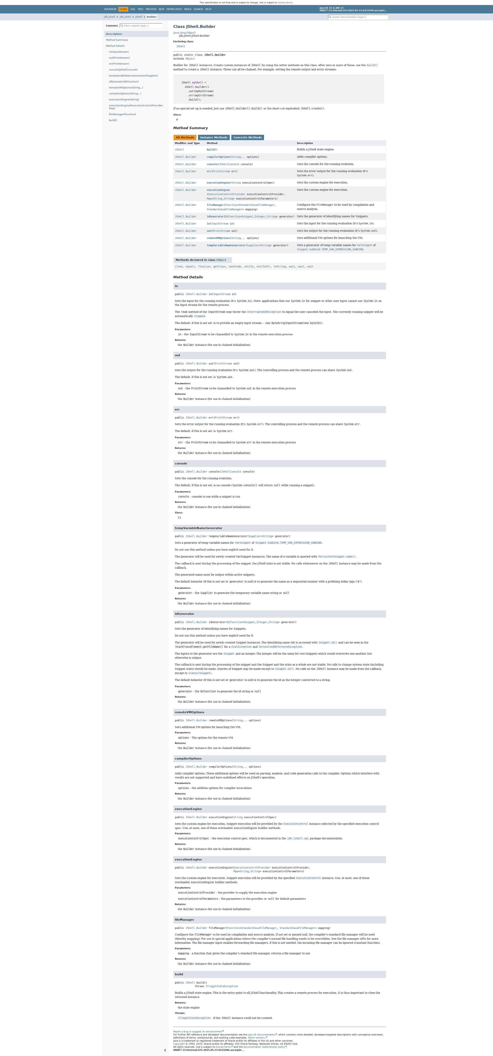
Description (114, 33)
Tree (140, 9)
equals (190, 266)
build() (113, 120)
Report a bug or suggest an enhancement (197, 1031)
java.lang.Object (184, 32)
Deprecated (174, 9)
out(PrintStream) (119, 57)
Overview (110, 9)
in (208, 223)
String (236, 156)
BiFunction (233, 216)
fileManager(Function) (122, 114)
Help (208, 9)
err (209, 171)
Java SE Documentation (261, 1034)
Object (190, 58)
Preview (151, 9)
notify (248, 266)
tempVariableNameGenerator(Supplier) (133, 75)
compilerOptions (218, 156)
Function (231, 204)
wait (292, 266)
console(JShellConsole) (123, 69)
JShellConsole (229, 164)
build (211, 149)
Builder (152, 16)
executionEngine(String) (124, 99)
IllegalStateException (222, 986)
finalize (204, 266)
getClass (219, 266)
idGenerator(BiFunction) (124, 81)
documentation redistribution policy (264, 1047)
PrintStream (221, 171)
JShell (138, 16)
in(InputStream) (119, 51)
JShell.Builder (185, 156)
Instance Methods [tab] (213, 137)
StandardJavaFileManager (257, 204)
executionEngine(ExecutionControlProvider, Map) (136, 107)
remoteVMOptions (218, 238)
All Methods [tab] (185, 137)
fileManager (215, 204)
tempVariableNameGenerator (226, 245)
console (212, 164)
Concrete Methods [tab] (248, 137)
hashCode (235, 266)
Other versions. (257, 1037)
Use (132, 9)
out (209, 230)
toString (279, 266)
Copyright (179, 1044)
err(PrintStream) (119, 63)
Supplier (253, 245)
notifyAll (263, 266)
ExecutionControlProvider (226, 194)
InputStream (219, 223)
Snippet (247, 216)
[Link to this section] (210, 128)
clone (179, 266)
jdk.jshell (109, 16)
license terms (285, 2)
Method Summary (117, 39)
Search (198, 9)
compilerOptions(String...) (125, 93)
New (161, 9)
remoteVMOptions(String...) (126, 87)
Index (187, 9)
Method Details (115, 45)
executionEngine (218, 182)
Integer (260, 216)
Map (209, 198)
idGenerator (215, 216)
